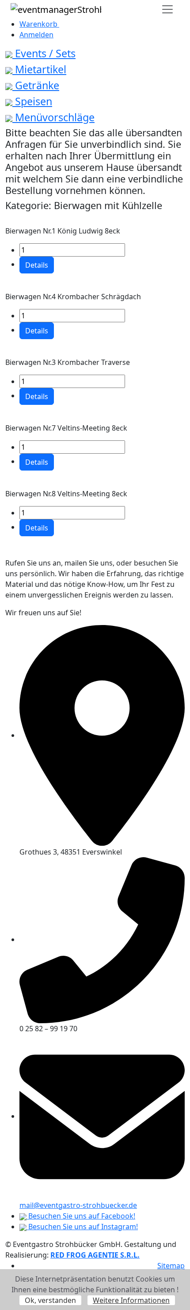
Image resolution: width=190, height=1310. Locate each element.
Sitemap (171, 1265)
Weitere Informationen (131, 1300)
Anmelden (36, 35)
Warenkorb (39, 24)
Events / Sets (44, 53)
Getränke (35, 85)
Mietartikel (39, 69)
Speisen (32, 101)
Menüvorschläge (53, 117)
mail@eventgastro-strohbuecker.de (78, 1205)
